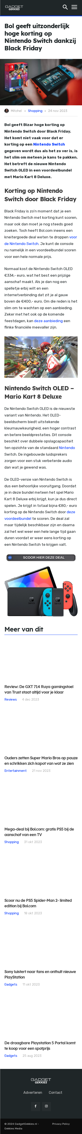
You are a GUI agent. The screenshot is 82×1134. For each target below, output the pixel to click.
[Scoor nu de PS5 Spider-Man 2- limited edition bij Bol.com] (41, 874)
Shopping (35, 111)
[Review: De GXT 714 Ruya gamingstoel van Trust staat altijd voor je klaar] (41, 660)
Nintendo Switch (49, 144)
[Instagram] (46, 1106)
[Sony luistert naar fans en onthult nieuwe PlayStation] (41, 945)
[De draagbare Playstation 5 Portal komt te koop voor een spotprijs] (41, 1016)
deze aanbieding (48, 321)
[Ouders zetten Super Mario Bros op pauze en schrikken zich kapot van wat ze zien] (41, 731)
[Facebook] (35, 1106)
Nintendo (67, 448)
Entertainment (15, 770)
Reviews (10, 699)
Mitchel (16, 111)
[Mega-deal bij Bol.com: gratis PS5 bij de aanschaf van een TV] (41, 802)
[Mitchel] (7, 111)
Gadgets (10, 984)
